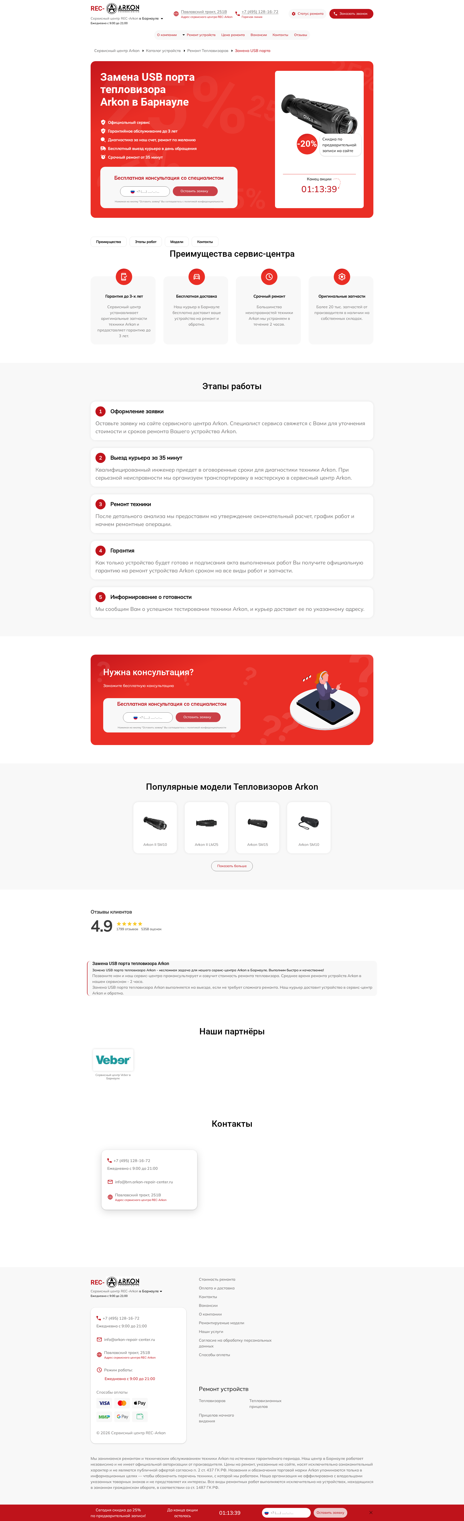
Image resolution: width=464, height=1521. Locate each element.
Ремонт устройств (201, 35)
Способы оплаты (214, 1354)
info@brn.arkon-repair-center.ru (144, 1181)
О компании (167, 35)
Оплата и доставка (217, 1288)
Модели (176, 242)
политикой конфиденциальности (203, 201)
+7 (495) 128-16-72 (260, 11)
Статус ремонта (311, 13)
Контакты (280, 35)
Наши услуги (211, 1331)
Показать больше (232, 866)
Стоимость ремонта (217, 1279)
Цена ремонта (233, 35)
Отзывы (300, 35)
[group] (113, 1065)
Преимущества (108, 242)
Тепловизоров (212, 1400)
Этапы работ (145, 242)
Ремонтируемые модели (221, 1322)
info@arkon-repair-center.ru (129, 1339)
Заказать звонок (354, 13)
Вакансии (259, 35)
